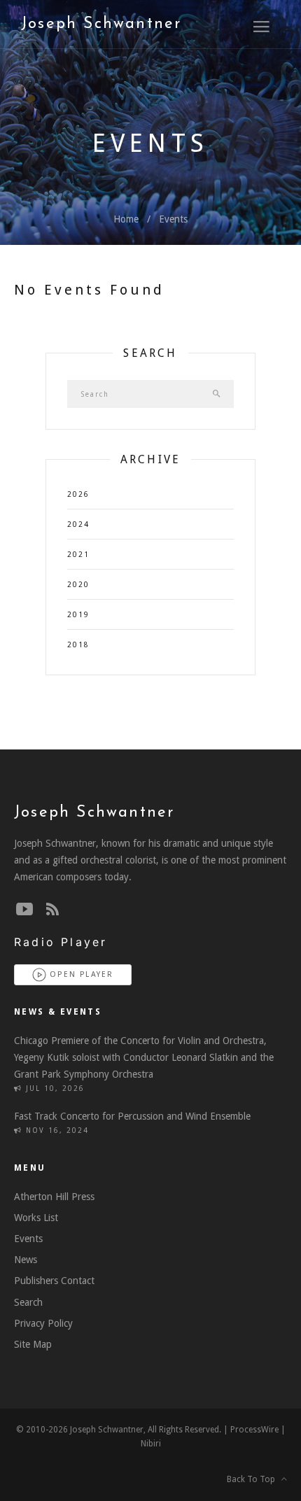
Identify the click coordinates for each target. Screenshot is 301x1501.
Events (173, 219)
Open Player (79, 974)
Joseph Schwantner (101, 24)
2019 (78, 615)
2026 (78, 494)
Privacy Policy (43, 1323)
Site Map (33, 1344)
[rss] (52, 909)
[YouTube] (24, 909)
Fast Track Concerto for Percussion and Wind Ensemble (132, 1116)
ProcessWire (254, 1430)
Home (126, 219)
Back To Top (254, 1479)
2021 (78, 554)
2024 (78, 524)
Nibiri (151, 1444)
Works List (36, 1217)
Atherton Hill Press (54, 1196)
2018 (78, 645)
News (25, 1259)
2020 (78, 585)
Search (28, 1302)
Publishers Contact (54, 1280)
